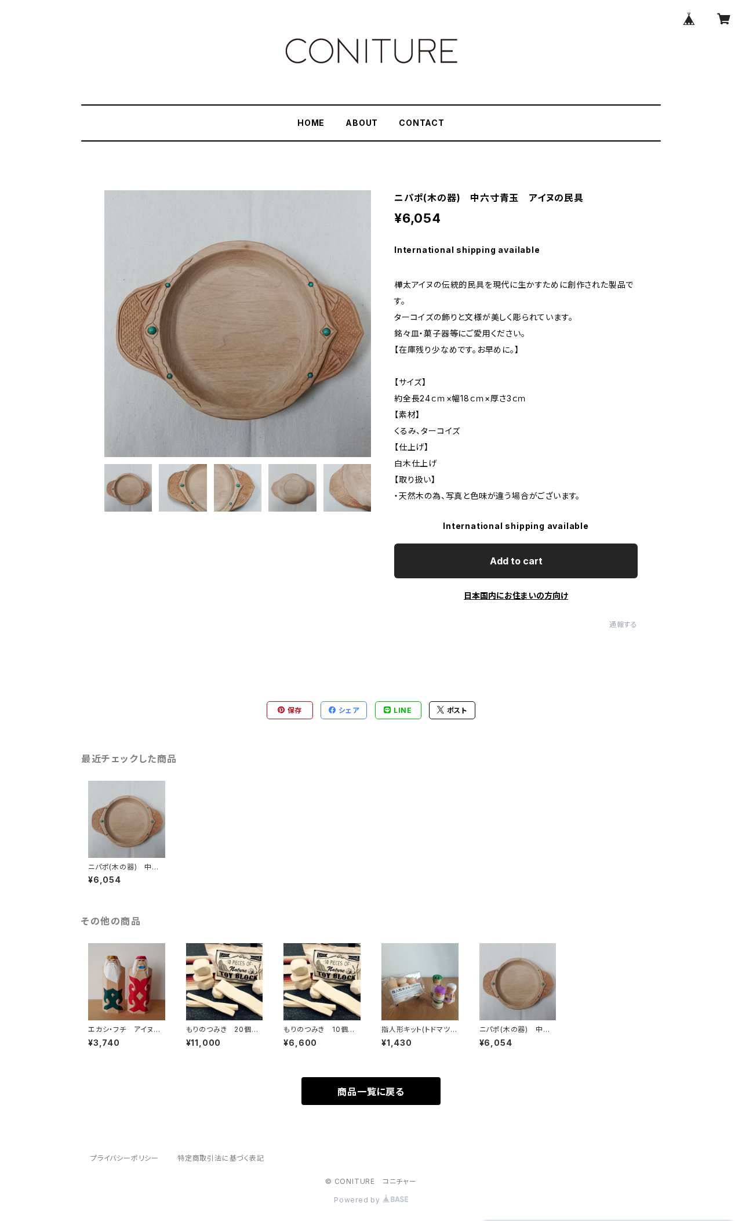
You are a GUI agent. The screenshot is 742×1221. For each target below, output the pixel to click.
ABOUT (361, 123)
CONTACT (422, 123)
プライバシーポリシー (124, 1158)
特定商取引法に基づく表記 (220, 1158)
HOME (311, 123)
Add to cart (516, 561)
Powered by (358, 1199)
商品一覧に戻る (371, 1091)
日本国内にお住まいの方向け (516, 595)
